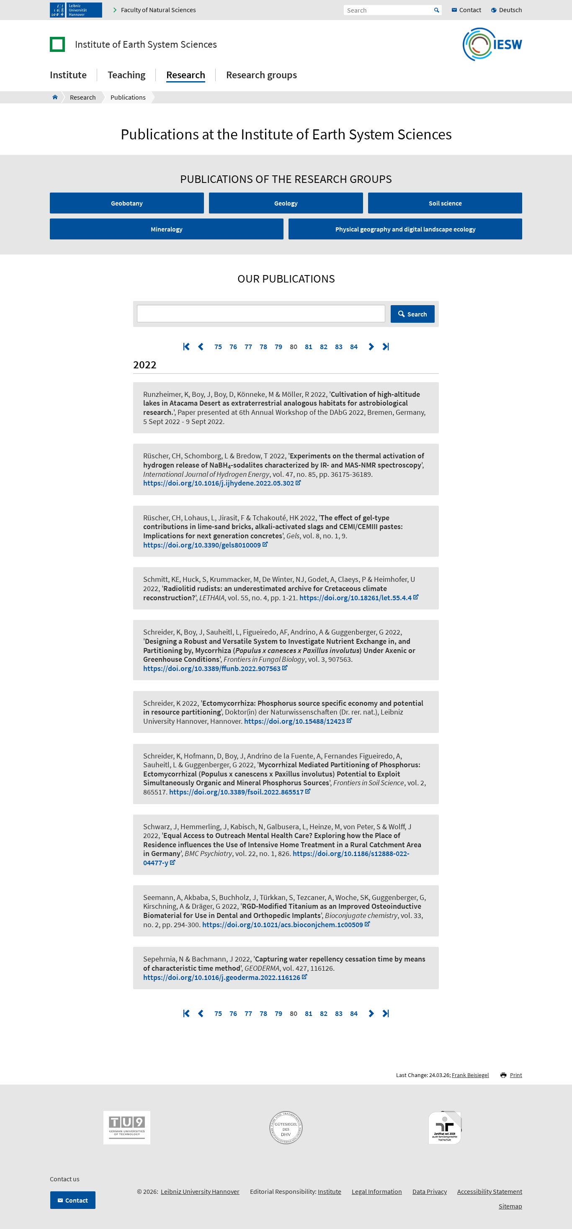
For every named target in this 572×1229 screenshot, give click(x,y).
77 (248, 346)
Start (437, 10)
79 (278, 346)
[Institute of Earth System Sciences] (52, 97)
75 (218, 346)
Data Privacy (429, 1191)
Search (417, 314)
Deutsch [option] (510, 9)
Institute (329, 1191)
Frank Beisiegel (470, 1075)
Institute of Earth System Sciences (146, 44)
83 (339, 346)
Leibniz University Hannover (200, 1191)
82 (323, 346)
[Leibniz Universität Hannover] (76, 10)
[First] (187, 346)
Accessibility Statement (489, 1191)
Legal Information (377, 1191)
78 (263, 346)
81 (308, 346)
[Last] (385, 346)
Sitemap (510, 1206)
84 (354, 346)
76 (233, 346)
